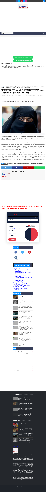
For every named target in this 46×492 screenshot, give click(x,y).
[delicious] (32, 490)
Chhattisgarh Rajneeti (9, 86)
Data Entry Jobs (18, 356)
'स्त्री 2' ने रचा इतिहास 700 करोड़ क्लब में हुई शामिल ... (25, 312)
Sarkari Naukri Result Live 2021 (21, 360)
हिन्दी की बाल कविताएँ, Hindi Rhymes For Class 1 (24, 424)
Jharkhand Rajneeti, (33, 95)
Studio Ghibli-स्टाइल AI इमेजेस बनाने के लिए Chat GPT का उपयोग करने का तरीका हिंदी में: (25, 297)
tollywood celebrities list (20, 368)
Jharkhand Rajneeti (25, 86)
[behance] (28, 490)
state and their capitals (20, 366)
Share (19, 167)
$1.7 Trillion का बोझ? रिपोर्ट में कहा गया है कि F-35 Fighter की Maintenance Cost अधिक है (25, 317)
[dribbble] (24, 490)
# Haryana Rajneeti (17, 163)
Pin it (30, 167)
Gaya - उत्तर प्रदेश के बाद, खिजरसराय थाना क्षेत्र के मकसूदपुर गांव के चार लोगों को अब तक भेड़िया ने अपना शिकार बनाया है (26, 328)
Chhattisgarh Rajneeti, (19, 95)
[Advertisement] (23, 21)
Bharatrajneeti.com (11, 486)
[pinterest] (22, 1)
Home (2, 86)
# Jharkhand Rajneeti (26, 163)
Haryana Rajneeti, (26, 95)
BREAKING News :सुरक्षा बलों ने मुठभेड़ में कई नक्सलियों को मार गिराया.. (25, 344)
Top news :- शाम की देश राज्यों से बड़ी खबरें (25, 408)
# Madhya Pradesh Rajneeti (36, 163)
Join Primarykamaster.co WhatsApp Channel (23, 57)
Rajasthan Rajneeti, (8, 96)
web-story (16, 370)
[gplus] (18, 490)
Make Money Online (19, 358)
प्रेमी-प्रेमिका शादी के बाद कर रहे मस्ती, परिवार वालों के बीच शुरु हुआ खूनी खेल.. (25, 307)
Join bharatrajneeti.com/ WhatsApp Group (23, 60)
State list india (18, 362)
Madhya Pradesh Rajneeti (34, 86)
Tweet (8, 167)
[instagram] (26, 1)
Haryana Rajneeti (17, 86)
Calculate (12, 239)
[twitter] (19, 1)
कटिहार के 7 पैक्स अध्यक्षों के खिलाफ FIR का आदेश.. (26, 322)
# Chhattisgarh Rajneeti (8, 163)
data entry (16, 364)
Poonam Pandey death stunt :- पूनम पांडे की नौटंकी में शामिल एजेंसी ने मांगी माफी (26, 333)
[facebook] (17, 1)
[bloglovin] (24, 1)
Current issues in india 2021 (21, 353)
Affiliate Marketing (18, 351)
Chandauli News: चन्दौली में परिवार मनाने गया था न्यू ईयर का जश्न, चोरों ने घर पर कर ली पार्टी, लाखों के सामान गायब (25, 339)
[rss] (26, 490)
